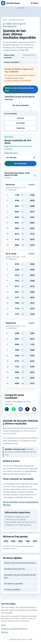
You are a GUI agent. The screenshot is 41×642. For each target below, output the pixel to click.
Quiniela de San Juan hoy (14, 569)
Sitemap (4, 632)
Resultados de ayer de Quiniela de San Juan (19, 98)
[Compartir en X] (27, 409)
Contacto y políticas (12, 589)
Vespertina (21, 128)
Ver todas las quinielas (13, 583)
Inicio (5, 20)
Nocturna (20, 118)
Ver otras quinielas (20, 105)
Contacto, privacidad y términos (14, 629)
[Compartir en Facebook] (20, 409)
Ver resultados (20, 163)
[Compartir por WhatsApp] (14, 409)
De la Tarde (20, 123)
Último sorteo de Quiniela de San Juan (19, 89)
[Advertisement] (20, 11)
